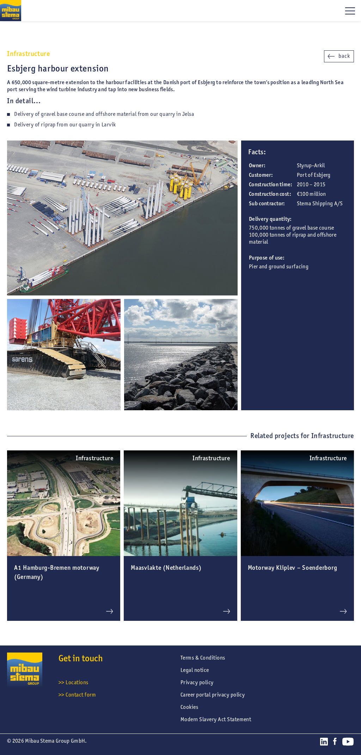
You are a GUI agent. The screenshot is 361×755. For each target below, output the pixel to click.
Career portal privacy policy (212, 694)
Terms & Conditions (202, 657)
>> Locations (73, 682)
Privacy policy (197, 682)
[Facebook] (335, 743)
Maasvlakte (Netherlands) (166, 568)
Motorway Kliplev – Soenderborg (292, 568)
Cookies (189, 707)
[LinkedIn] (324, 743)
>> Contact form (77, 694)
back (344, 55)
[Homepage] (10, 10)
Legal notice (194, 670)
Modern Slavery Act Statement (215, 719)
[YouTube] (348, 742)
